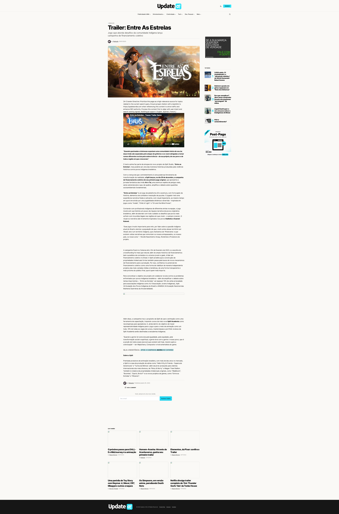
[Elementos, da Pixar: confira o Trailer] (185, 439)
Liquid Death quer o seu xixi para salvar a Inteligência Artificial (222, 111)
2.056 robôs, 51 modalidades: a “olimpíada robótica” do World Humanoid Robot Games (222, 76)
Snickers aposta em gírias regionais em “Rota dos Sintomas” (222, 88)
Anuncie (168, 507)
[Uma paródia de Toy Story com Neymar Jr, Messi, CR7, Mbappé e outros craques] (122, 470)
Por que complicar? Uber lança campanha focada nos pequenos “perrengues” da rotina (222, 99)
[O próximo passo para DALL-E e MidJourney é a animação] (122, 439)
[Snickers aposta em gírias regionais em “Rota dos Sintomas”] (208, 88)
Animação (111, 23)
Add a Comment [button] (131, 387)
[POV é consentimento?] (208, 121)
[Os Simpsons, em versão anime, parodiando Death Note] (153, 470)
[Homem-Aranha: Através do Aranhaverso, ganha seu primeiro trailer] (153, 439)
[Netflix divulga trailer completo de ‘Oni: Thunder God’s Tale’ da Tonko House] (185, 470)
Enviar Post (162, 507)
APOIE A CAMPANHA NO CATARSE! (157, 350)
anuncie (227, 6)
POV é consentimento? (220, 121)
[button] (220, 6)
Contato (174, 507)
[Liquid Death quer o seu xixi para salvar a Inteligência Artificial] (208, 111)
